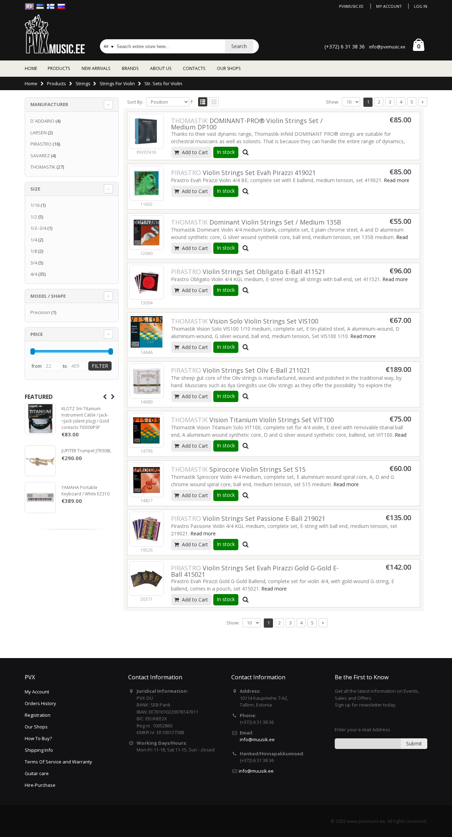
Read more (396, 180)
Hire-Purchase (40, 785)
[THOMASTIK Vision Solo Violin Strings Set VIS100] (146, 332)
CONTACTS (194, 68)
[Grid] (214, 102)
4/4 (33, 274)
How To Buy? (38, 738)
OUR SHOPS (228, 68)
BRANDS (130, 68)
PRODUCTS (59, 68)
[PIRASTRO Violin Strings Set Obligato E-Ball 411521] (146, 282)
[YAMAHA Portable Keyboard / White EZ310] (40, 497)
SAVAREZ (40, 155)
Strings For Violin (117, 83)
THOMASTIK (42, 167)
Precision (40, 312)
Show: (332, 102)
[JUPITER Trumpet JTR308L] (40, 460)
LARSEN (38, 132)
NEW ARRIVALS (96, 68)
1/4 (33, 240)
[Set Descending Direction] (191, 101)
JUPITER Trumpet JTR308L (86, 451)
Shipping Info (39, 750)
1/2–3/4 (38, 228)
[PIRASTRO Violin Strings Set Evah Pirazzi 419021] (146, 183)
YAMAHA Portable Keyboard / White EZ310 (85, 490)
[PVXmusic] (55, 34)
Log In (420, 6)
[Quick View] (245, 152)
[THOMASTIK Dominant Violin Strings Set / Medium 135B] (146, 233)
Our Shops (36, 726)
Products (56, 83)
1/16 (35, 205)
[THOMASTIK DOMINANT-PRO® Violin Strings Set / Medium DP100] (146, 131)
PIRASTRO (41, 144)
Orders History (40, 703)
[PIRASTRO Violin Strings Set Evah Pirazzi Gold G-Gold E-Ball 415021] (146, 578)
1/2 (33, 217)
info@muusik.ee (257, 739)
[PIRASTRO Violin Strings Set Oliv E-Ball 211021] (146, 381)
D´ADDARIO (42, 121)
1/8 (33, 251)
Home (31, 83)
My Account (389, 6)
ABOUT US (160, 68)
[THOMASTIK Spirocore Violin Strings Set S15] (146, 480)
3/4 (33, 263)
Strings (83, 83)
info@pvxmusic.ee (387, 47)
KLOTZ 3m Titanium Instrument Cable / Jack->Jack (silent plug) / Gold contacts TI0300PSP (85, 418)
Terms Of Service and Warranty (58, 761)
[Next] (422, 101)
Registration (37, 715)
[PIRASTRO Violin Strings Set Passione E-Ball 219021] (146, 529)
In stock (226, 152)
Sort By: (135, 102)
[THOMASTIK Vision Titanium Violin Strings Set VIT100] (146, 430)
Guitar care (37, 773)
